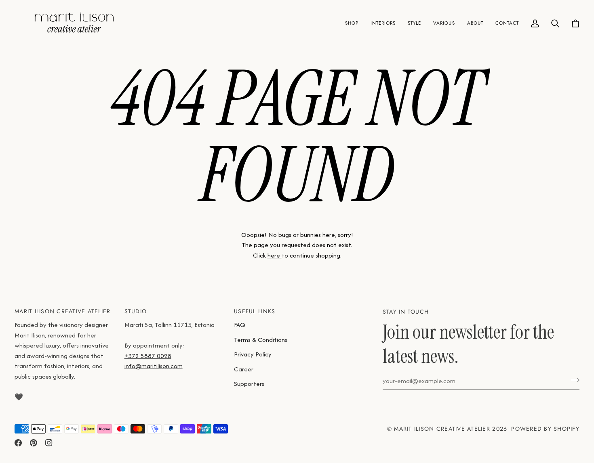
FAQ (239, 324)
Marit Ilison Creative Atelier (442, 429)
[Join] (572, 379)
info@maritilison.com (153, 366)
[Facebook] (18, 442)
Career (243, 369)
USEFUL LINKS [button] (254, 311)
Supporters (249, 383)
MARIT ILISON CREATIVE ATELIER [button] (63, 311)
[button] (351, 23)
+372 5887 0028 (147, 355)
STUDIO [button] (135, 311)
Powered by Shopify (545, 429)
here (275, 255)
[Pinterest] (33, 442)
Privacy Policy (253, 354)
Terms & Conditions (260, 339)
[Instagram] (49, 442)
